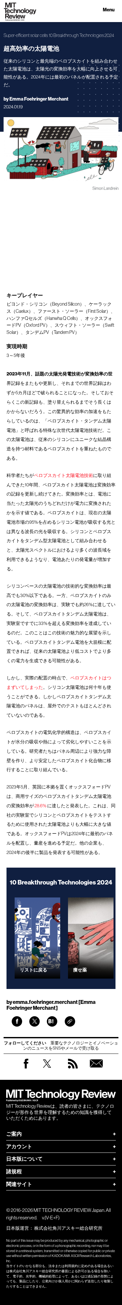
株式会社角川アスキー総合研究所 (68, 1228)
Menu (109, 10)
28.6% (40, 805)
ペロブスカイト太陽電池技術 (63, 475)
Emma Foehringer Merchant (38, 99)
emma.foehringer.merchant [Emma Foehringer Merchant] (51, 1005)
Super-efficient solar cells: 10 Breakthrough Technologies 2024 (59, 35)
